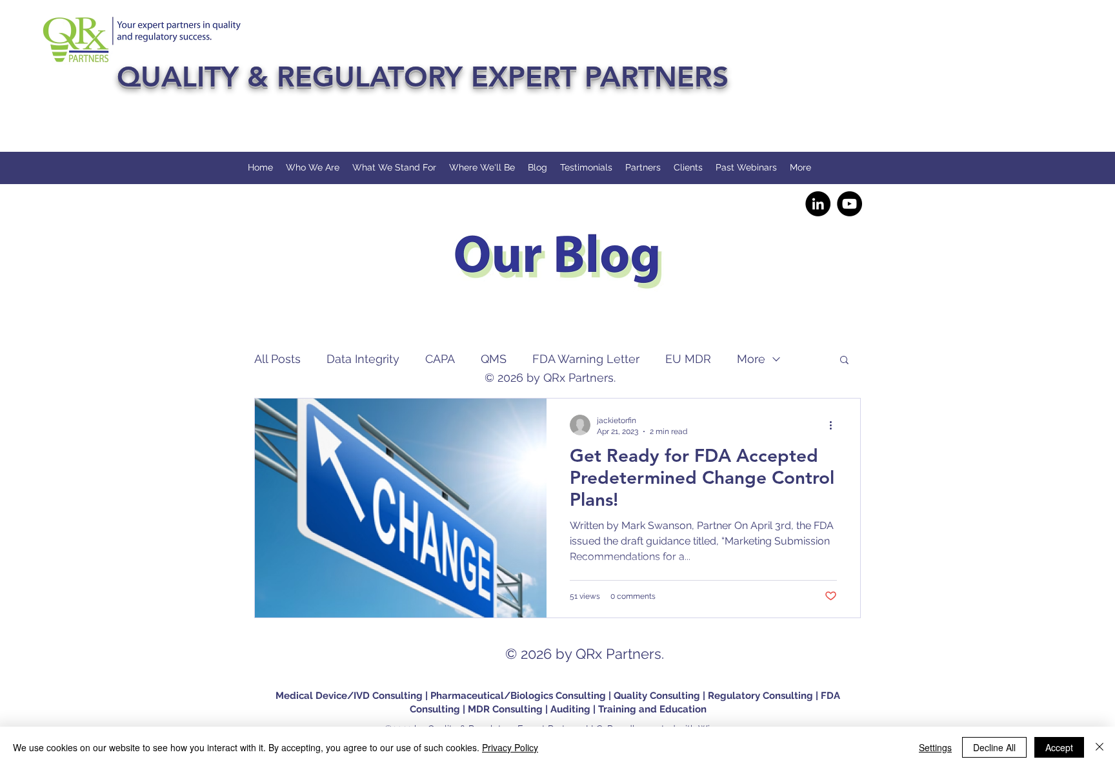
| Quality (629, 695)
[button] (844, 361)
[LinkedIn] (817, 203)
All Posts (277, 359)
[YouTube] (849, 203)
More (751, 359)
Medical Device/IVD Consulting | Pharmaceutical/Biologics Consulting (442, 695)
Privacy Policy (510, 747)
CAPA (440, 359)
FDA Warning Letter (585, 359)
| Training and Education (650, 709)
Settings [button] (935, 747)
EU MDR (688, 359)
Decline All (994, 747)
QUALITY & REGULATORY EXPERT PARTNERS (422, 76)
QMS (494, 359)
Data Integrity (362, 359)
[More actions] (835, 425)
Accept (1059, 747)
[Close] (1099, 747)
